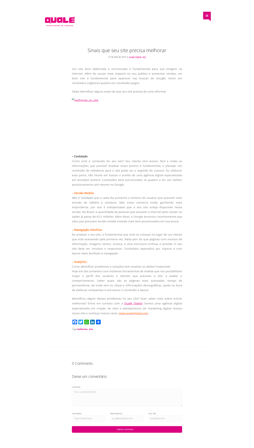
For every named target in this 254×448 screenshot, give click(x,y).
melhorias (82, 329)
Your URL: (152, 413)
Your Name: (77, 413)
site (144, 57)
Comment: (76, 387)
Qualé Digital (135, 57)
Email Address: (116, 413)
